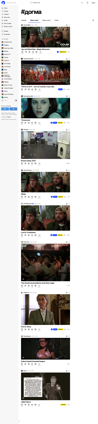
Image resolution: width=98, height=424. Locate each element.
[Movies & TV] (9, 54)
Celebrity (63, 404)
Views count (46, 20)
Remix (60, 89)
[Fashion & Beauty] (9, 88)
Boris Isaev (26, 241)
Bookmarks (7, 34)
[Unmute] (23, 82)
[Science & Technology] (9, 75)
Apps (9, 113)
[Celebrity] (9, 81)
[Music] (9, 69)
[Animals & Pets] (9, 42)
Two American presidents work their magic (38, 283)
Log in (93, 2)
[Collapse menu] (19, 421)
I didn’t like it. (26, 402)
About (3, 113)
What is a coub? (8, 26)
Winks (23, 194)
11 (68, 122)
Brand (13, 113)
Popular (6, 11)
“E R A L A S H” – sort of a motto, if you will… (38, 87)
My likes (6, 31)
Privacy (7, 114)
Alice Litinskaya (28, 170)
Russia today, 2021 (28, 161)
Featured (6, 14)
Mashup (60, 122)
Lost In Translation (28, 232)
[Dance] (9, 91)
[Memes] (9, 97)
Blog (6, 113)
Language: (6, 117)
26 (68, 89)
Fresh (56, 20)
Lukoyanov (26, 292)
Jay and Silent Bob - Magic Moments (35, 49)
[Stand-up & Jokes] (9, 48)
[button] (93, 20)
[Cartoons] (9, 60)
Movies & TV (63, 51)
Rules (11, 114)
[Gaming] (9, 57)
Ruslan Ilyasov (27, 336)
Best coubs (7, 17)
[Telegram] (13, 108)
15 (68, 235)
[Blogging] (9, 45)
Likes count (34, 20)
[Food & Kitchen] (9, 78)
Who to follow (7, 23)
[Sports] (9, 72)
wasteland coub (28, 203)
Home (5, 8)
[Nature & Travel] (9, 85)
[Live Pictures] (9, 66)
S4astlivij (26, 129)
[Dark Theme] (82, 2)
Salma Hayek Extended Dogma (33, 361)
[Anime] (9, 100)
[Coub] (3, 2)
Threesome (25, 120)
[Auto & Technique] (9, 94)
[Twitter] (5, 108)
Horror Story (26, 327)
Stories (6, 20)
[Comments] (29, 52)
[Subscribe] (15, 100)
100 (68, 163)
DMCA (15, 114)
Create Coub (36, 2)
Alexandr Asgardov (28, 58)
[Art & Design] (9, 63)
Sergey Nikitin (27, 25)
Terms (3, 114)
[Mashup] (9, 51)
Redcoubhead (27, 96)
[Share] (67, 25)
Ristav (25, 370)
